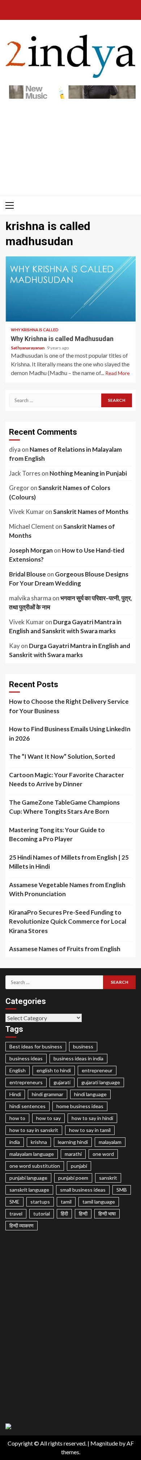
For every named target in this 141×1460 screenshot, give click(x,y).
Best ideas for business (35, 1046)
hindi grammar (47, 1094)
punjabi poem (73, 1178)
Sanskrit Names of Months (90, 511)
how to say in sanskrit (33, 1130)
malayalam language (31, 1154)
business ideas (26, 1058)
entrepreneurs (26, 1082)
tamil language (98, 1202)
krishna (39, 1142)
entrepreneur (97, 1070)
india (14, 1142)
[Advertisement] (70, 143)
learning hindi (73, 1142)
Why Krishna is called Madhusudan (70, 289)
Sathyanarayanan (28, 347)
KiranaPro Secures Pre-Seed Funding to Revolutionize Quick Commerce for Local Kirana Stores (67, 921)
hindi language (90, 1094)
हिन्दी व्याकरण (21, 1225)
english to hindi (54, 1070)
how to (17, 1118)
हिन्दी (83, 1213)
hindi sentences (27, 1106)
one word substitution (34, 1166)
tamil (66, 1202)
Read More (117, 373)
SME (14, 1202)
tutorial (41, 1213)
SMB (121, 1190)
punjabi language (28, 1178)
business (83, 1046)
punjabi (79, 1166)
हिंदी (64, 1213)
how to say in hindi (92, 1118)
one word (103, 1154)
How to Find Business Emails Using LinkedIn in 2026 (70, 733)
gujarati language (100, 1082)
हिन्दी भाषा (107, 1213)
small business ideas (83, 1190)
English (17, 1070)
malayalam (110, 1142)
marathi (73, 1154)
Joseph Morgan (31, 550)
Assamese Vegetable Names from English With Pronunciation (67, 889)
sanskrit (108, 1178)
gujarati (62, 1082)
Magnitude (104, 1443)
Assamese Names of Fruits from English (64, 949)
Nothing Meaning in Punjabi (88, 473)
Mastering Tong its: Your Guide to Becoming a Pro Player (57, 834)
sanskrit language (29, 1190)
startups (40, 1202)
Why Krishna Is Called (35, 330)
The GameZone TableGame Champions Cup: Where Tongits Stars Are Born (64, 807)
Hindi (15, 1094)
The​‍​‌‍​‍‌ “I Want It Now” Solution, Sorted (62, 756)
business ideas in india (78, 1058)
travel (15, 1213)
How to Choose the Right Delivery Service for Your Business (69, 706)
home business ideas (79, 1106)
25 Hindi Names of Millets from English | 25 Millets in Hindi (69, 862)
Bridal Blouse (27, 574)
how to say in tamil (90, 1130)
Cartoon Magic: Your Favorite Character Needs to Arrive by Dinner (66, 779)
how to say (48, 1118)
